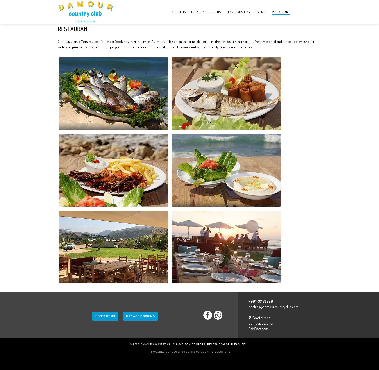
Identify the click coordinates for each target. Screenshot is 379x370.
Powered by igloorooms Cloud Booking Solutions (191, 352)
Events (261, 12)
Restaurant (281, 12)
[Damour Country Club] (85, 12)
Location (198, 12)
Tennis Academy (238, 12)
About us (179, 12)
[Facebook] (207, 315)
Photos (215, 12)
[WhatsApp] (218, 315)
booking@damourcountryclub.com (274, 307)
